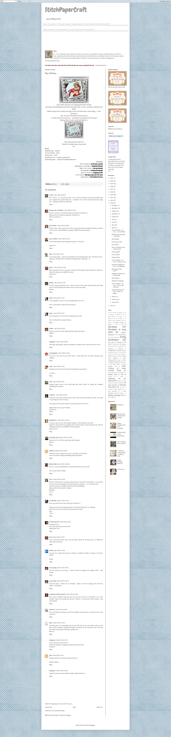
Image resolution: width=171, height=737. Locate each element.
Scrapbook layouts (77, 24)
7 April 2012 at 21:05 (64, 353)
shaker (121, 376)
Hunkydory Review (112, 352)
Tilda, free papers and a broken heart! (118, 248)
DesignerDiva (53, 420)
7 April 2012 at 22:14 (61, 395)
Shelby (51, 550)
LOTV (109, 356)
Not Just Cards (114, 362)
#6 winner (119, 318)
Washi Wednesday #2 (114, 391)
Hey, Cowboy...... (116, 278)
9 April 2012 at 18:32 (61, 609)
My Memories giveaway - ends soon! (118, 235)
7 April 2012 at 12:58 (63, 226)
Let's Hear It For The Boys (118, 354)
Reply (50, 204)
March (114, 297)
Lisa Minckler (53, 501)
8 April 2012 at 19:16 (59, 550)
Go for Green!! (116, 255)
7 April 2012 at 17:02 (59, 283)
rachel (51, 195)
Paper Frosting (75, 29)
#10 (113, 312)
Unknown (51, 451)
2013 (111, 200)
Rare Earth (122, 372)
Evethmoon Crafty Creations (57, 594)
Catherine (52, 609)
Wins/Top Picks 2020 (102, 24)
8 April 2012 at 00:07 (61, 451)
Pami (50, 537)
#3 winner (119, 316)
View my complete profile (52, 61)
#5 (114, 318)
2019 (111, 184)
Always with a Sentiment (56, 210)
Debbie (51, 328)
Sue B (51, 479)
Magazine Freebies (116, 356)
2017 (111, 189)
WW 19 (112, 397)
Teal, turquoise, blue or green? (121, 442)
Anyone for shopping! (118, 281)
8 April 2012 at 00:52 (63, 464)
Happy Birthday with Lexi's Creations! (121, 425)
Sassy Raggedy (53, 353)
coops (50, 366)
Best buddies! (115, 239)
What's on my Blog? (49, 29)
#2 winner (117, 314)
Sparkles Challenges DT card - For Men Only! (118, 265)
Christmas (112, 326)
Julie (50, 382)
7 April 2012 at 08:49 (59, 195)
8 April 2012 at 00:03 (66, 437)
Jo (56, 51)
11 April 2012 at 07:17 (62, 640)
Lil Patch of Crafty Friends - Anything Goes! (121, 453)
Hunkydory (111, 350)
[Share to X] (65, 184)
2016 (111, 192)
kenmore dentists (54, 662)
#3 (122, 314)
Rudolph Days (112, 374)
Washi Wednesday (62, 29)
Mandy (51, 283)
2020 (112, 181)
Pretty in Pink (116, 257)
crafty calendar (114, 337)
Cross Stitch (111, 342)
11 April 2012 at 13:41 (58, 655)
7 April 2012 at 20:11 (59, 328)
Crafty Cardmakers (117, 338)
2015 (111, 195)
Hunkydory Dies (120, 350)
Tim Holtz (122, 387)
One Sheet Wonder (115, 364)
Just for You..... (121, 469)
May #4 (120, 360)
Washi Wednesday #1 (119, 389)
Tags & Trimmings (113, 383)
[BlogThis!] (63, 184)
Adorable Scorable (119, 322)
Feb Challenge (123, 344)
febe (50, 655)
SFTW (122, 374)
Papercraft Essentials (113, 372)
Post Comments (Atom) (58, 711)
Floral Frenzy (112, 346)
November (115, 208)
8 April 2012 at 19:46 (63, 581)
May (50, 254)
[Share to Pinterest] (68, 184)
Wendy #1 (122, 393)
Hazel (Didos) (52, 226)
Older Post (99, 707)
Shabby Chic (112, 376)
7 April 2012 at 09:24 (70, 210)
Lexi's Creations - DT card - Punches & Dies (118, 261)
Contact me (53, 24)
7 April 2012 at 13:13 (58, 254)
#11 (124, 312)
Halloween (120, 348)
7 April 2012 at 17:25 (58, 313)
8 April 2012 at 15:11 (65, 522)
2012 (111, 203)
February (115, 299)
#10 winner (119, 312)
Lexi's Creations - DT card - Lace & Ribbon (118, 231)
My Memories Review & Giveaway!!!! (118, 274)
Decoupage (119, 342)
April (113, 228)
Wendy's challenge (114, 395)
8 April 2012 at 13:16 (63, 501)
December (115, 205)
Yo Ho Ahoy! (115, 245)
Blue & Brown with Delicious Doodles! (121, 415)
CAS (116, 324)
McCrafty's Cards (54, 437)
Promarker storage (64, 24)
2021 (111, 178)
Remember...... (121, 405)
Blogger (93, 725)
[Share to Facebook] (67, 184)
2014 (111, 198)
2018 (111, 186)
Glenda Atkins (53, 464)
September (115, 214)
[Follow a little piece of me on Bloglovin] (116, 137)
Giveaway (110, 348)
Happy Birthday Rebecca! (119, 461)
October (114, 211)
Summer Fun (120, 381)
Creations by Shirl (54, 522)
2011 (111, 306)
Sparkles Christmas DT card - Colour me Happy (118, 291)
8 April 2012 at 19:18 (62, 568)
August (114, 217)
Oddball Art (123, 362)
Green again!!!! (116, 252)
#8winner (118, 320)
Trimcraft (110, 389)
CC (122, 324)
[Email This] (62, 184)
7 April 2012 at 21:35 (58, 366)
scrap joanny (52, 568)
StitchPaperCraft (66, 10)
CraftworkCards (122, 335)
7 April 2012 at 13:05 (64, 239)
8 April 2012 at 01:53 (59, 479)
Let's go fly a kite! (117, 242)
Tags (125, 381)
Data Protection (89, 24)
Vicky (50, 298)
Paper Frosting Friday (117, 369)
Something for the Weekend (117, 379)
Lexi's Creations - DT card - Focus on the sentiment (118, 285)
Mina (50, 623)
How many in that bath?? (117, 270)
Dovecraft (115, 344)
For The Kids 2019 (121, 346)
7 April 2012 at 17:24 (59, 298)
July (113, 219)
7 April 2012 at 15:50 (60, 267)
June (113, 222)
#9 (122, 320)
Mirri (125, 360)
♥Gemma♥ (52, 395)
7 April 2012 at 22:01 (58, 382)
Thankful (121, 383)
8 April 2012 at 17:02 (58, 537)
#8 (113, 320)
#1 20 (109, 312)
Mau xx (51, 267)
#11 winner (110, 314)
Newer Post (48, 707)
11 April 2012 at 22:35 (62, 671)
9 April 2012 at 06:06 (72, 594)
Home (45, 24)
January (114, 302)
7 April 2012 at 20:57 (62, 342)
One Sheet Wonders (87, 29)
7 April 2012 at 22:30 (63, 420)
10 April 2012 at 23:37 (59, 623)
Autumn (110, 324)
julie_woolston (53, 239)
